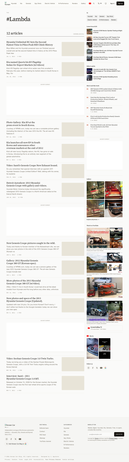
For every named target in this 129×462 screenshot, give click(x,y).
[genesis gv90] (114, 208)
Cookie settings (68, 459)
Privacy (7, 459)
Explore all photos (93, 219)
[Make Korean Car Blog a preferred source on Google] (105, 368)
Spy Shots (38, 3)
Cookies (14, 459)
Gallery (83, 3)
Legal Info (28, 459)
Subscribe (119, 434)
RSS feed (43, 435)
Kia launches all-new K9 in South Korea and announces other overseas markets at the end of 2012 (24, 145)
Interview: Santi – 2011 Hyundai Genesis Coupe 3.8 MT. (22, 377)
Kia (21, 3)
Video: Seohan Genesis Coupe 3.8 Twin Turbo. (30, 358)
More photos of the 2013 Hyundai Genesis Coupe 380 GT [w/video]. (23, 282)
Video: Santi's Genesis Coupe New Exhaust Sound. (32, 165)
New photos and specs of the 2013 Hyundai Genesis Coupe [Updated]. (24, 300)
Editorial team (44, 428)
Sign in (112, 3)
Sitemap (42, 438)
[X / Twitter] (97, 368)
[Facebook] (93, 368)
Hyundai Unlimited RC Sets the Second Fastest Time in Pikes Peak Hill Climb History (29, 43)
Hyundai (14, 3)
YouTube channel (45, 441)
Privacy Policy (113, 438)
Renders (75, 3)
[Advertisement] (45, 100)
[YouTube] (101, 368)
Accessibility (39, 459)
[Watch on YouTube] (90, 3)
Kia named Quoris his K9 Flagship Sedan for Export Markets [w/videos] (25, 63)
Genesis (28, 3)
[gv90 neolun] (95, 208)
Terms (96, 438)
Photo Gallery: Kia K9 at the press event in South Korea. (20, 124)
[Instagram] (88, 368)
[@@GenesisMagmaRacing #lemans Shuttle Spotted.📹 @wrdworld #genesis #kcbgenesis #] (104, 348)
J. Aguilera (54, 456)
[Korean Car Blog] (7, 3)
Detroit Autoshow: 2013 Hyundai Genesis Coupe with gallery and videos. (26, 184)
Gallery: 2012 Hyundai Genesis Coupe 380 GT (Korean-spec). (22, 262)
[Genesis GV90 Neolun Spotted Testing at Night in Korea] (95, 190)
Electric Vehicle (50, 3)
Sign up (120, 3)
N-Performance (63, 3)
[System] (106, 3)
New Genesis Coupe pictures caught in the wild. (30, 243)
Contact (42, 431)
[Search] (94, 3)
